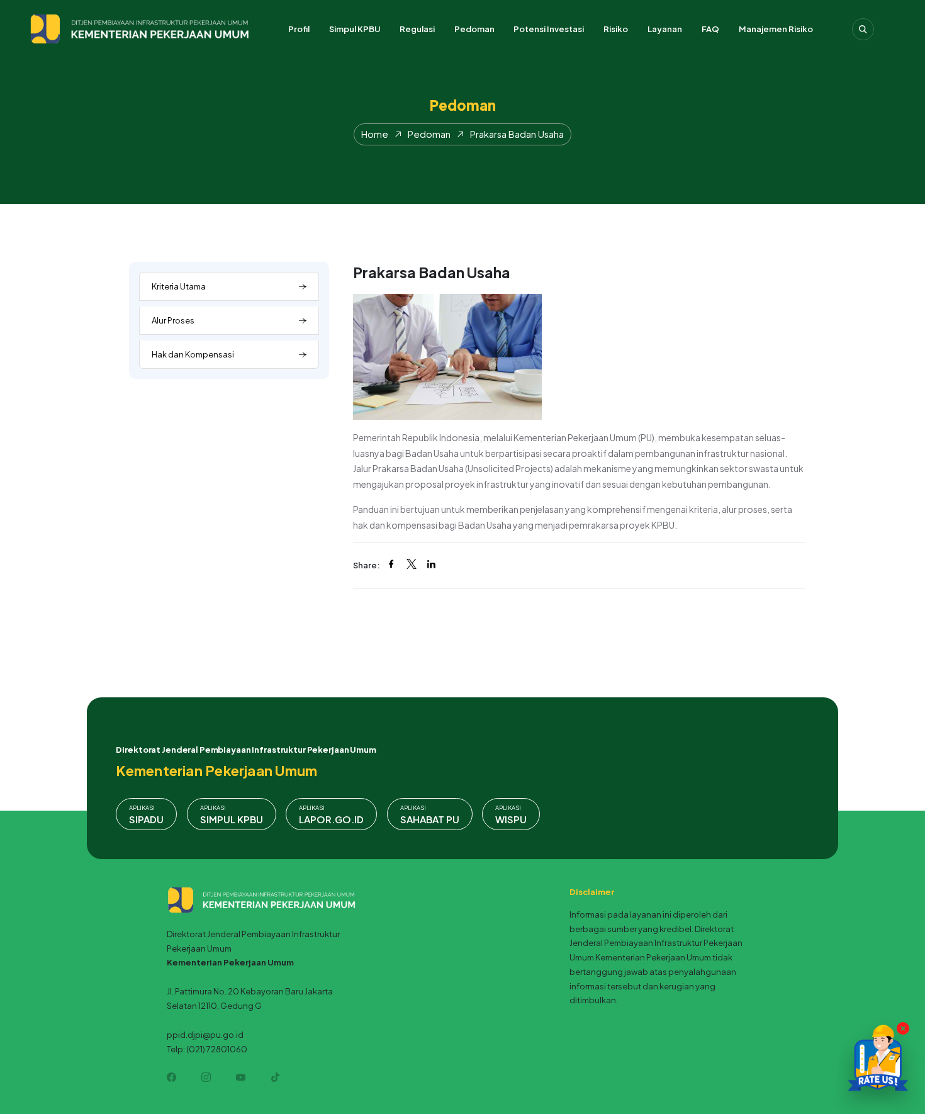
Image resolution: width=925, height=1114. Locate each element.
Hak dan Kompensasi (193, 354)
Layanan (665, 29)
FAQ (710, 29)
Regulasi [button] (417, 29)
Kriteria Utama (179, 286)
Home (374, 134)
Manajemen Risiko (776, 29)
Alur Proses (173, 320)
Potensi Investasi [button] (548, 29)
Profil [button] (299, 29)
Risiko (615, 29)
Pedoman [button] (474, 29)
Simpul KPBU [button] (354, 29)
